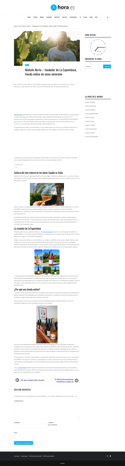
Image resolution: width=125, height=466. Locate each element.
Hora (91, 17)
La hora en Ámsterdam (91, 136)
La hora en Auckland (91, 129)
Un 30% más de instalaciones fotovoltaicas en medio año (64, 380)
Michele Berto (18, 115)
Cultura (64, 17)
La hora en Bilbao (90, 110)
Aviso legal (24, 456)
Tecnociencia (73, 17)
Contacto (17, 456)
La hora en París (89, 117)
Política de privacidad (35, 456)
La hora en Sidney (90, 125)
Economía (49, 17)
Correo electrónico (52, 424)
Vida (27, 65)
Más (96, 17)
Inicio (29, 17)
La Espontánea (21, 368)
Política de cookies (48, 456)
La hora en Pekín (90, 133)
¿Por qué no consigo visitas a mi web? (32, 380)
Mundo (42, 17)
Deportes (57, 17)
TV (80, 17)
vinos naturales (47, 232)
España (35, 17)
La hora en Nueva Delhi (91, 113)
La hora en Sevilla (90, 102)
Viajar (85, 17)
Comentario (19, 401)
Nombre (17, 423)
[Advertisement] (47, 101)
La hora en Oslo (89, 121)
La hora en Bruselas (90, 106)
